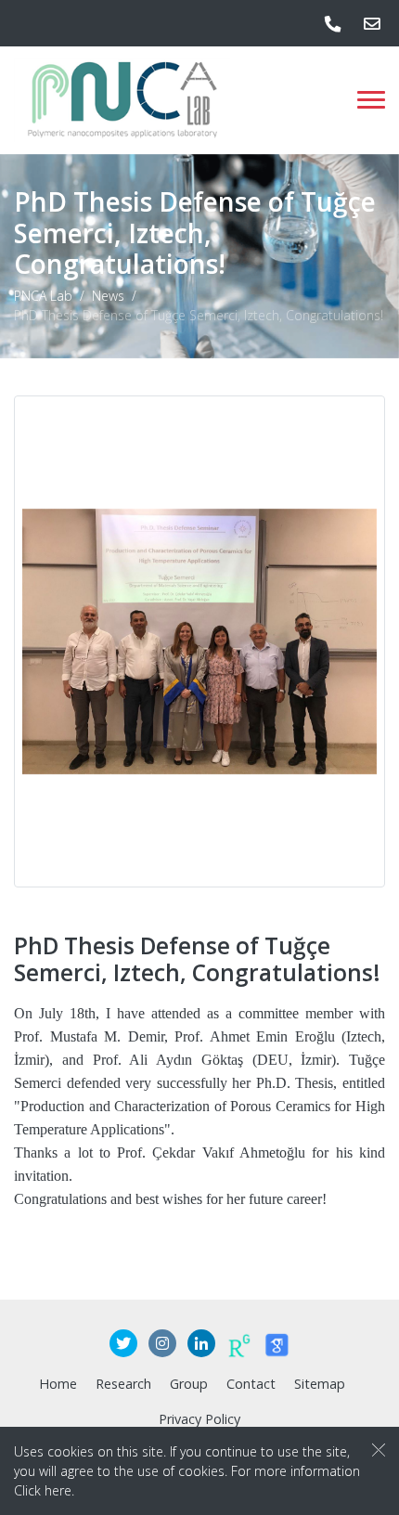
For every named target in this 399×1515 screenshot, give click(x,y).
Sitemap (319, 1383)
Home (58, 1383)
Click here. (44, 1490)
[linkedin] (201, 1344)
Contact (251, 1383)
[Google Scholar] (277, 1344)
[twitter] (123, 1344)
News (108, 296)
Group (189, 1383)
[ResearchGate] (239, 1344)
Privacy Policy (199, 1419)
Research (123, 1383)
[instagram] (162, 1344)
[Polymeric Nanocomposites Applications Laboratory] (122, 100)
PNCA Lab (43, 296)
